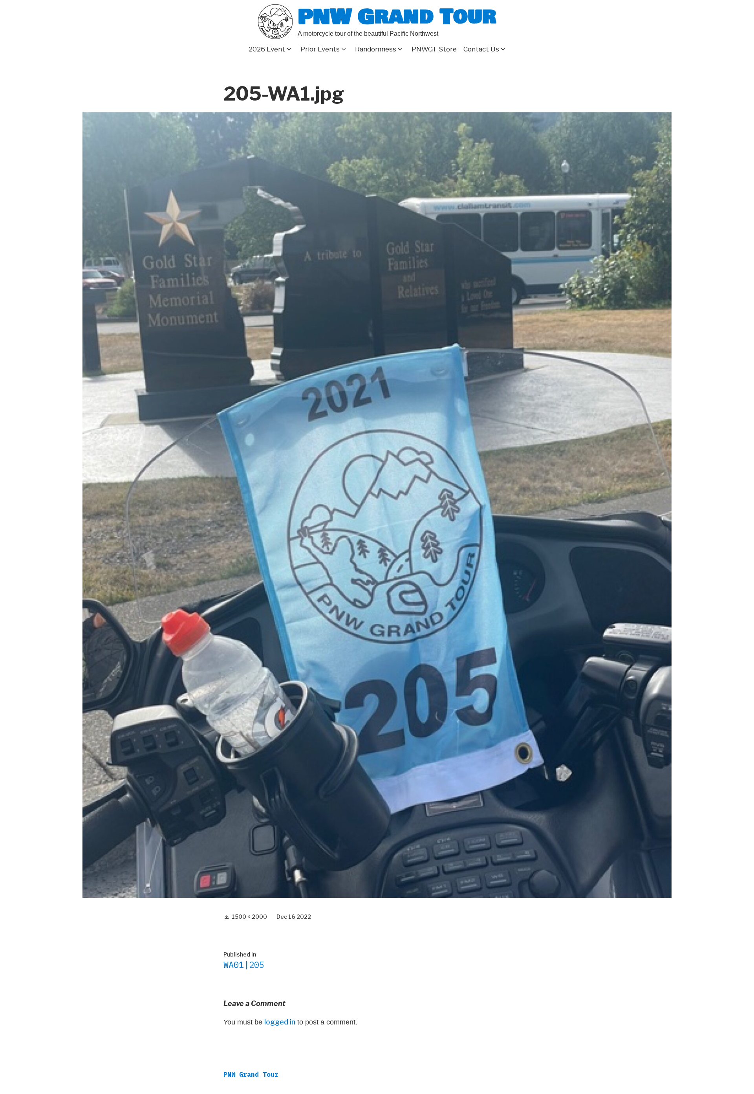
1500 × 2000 (249, 916)
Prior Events (320, 49)
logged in (279, 1022)
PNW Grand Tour (397, 16)
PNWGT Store (434, 49)
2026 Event (267, 49)
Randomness (375, 49)
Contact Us (481, 49)
